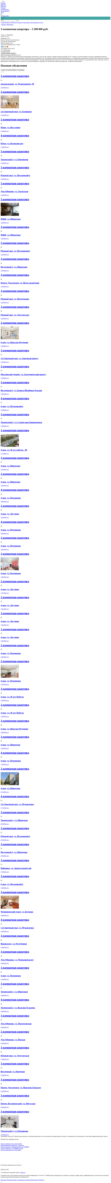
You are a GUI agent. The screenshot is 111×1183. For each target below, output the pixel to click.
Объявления (9, 24)
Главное (3, 24)
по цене (3, 70)
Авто (2, 12)
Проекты (41, 1180)
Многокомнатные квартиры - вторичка (12, 1145)
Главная (3, 3)
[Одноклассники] (6, 47)
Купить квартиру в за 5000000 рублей (12, 1148)
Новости (3, 4)
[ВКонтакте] (2, 47)
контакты (8, 53)
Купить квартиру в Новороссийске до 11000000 (15, 1147)
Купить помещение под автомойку (11, 1150)
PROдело (3, 6)
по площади (21, 70)
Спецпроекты (5, 9)
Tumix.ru (22, 1172)
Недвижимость (5, 11)
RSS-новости (35, 1180)
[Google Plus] (7, 47)
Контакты (4, 1180)
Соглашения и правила (23, 1180)
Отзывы (3, 8)
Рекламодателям (11, 1180)
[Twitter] (4, 47)
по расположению (11, 70)
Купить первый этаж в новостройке (11, 1143)
